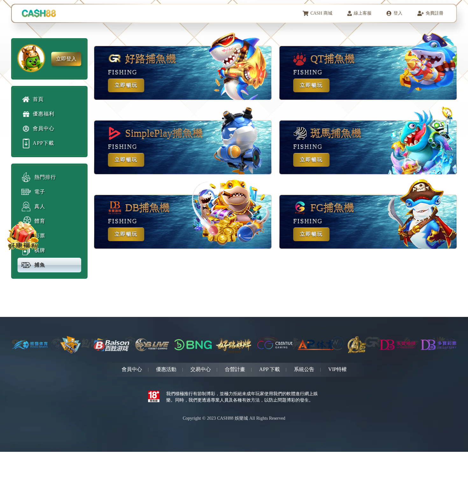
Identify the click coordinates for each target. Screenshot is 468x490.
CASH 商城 (321, 13)
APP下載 (43, 143)
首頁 (38, 99)
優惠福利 (43, 113)
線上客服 (363, 13)
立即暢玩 (126, 85)
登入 (398, 13)
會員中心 (43, 128)
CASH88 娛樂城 (232, 418)
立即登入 (66, 58)
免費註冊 (434, 13)
